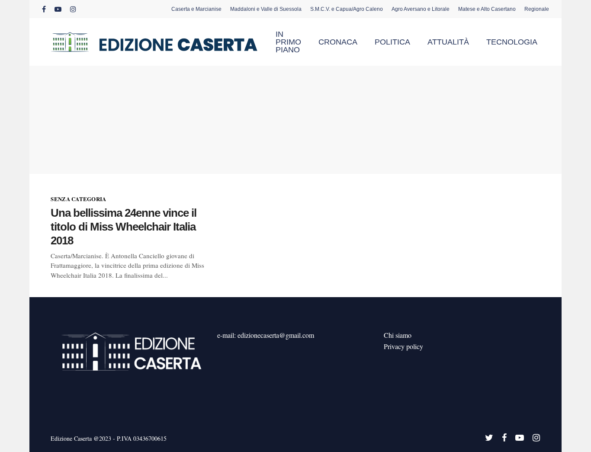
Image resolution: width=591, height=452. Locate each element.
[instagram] (73, 9)
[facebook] (44, 9)
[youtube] (58, 9)
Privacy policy (403, 346)
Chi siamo (397, 335)
